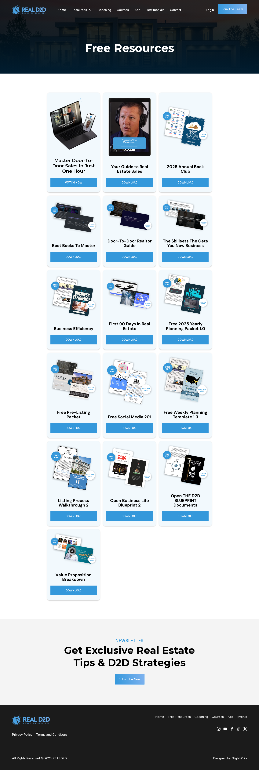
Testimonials (155, 10)
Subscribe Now (129, 679)
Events (242, 717)
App (137, 10)
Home (61, 10)
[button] (82, 10)
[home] (29, 9)
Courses (123, 10)
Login (210, 10)
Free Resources (179, 717)
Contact (175, 10)
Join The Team (232, 9)
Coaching (104, 10)
